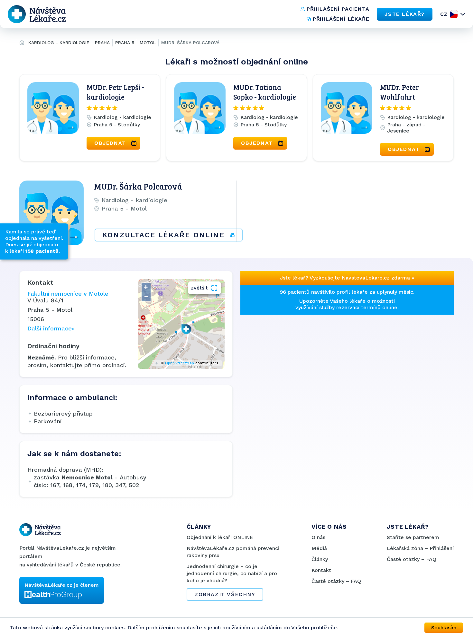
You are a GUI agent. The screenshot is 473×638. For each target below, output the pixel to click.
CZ (443, 14)
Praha (102, 42)
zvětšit (199, 288)
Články (319, 559)
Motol (148, 42)
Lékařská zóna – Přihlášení (420, 548)
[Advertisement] (291, 355)
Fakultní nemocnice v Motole (67, 293)
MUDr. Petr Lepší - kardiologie (115, 92)
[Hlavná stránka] (21, 43)
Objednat (110, 143)
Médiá (319, 548)
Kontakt (321, 570)
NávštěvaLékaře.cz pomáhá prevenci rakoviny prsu (233, 551)
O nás (318, 537)
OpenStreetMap (179, 363)
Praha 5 (124, 42)
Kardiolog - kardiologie (58, 42)
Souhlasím (444, 627)
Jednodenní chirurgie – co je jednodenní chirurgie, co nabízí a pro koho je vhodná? (232, 573)
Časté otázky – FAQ (336, 581)
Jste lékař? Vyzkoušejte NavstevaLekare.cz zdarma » (347, 278)
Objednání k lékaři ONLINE (220, 537)
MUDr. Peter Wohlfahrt (399, 92)
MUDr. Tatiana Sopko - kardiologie (264, 92)
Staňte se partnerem (413, 537)
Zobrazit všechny (224, 594)
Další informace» (51, 328)
